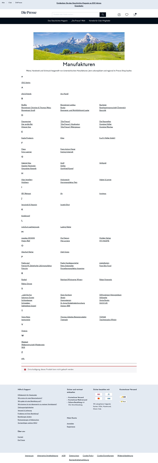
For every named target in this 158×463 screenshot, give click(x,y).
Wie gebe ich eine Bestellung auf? (29, 401)
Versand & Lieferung (25, 411)
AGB (63, 456)
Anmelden (70, 424)
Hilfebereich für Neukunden (27, 395)
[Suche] (103, 14)
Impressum (29, 456)
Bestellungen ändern (25, 417)
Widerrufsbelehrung (125, 456)
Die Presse (21, 440)
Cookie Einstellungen (105, 456)
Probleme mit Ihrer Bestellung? (28, 414)
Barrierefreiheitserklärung (79, 460)
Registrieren (71, 427)
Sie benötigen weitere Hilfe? (27, 423)
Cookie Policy (88, 456)
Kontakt (20, 437)
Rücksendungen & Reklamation (28, 420)
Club (10, 3)
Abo (3, 3)
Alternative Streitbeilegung (47, 456)
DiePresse (18, 3)
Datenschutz (74, 456)
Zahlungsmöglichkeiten (26, 407)
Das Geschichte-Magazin (58, 21)
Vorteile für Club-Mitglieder (99, 21)
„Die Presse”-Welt (78, 21)
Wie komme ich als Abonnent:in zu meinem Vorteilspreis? (37, 404)
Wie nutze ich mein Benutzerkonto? (30, 398)
